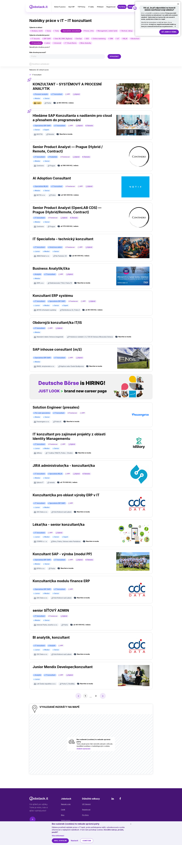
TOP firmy (81, 7)
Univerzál (57, 43)
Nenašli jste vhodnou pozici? (39, 47)
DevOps (79, 38)
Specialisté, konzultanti (71, 31)
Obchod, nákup (126, 31)
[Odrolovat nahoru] (32, 819)
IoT (118, 38)
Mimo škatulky (85, 43)
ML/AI (125, 38)
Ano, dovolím (60, 841)
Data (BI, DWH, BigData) (63, 38)
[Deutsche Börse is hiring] (91, 386)
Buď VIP (72, 7)
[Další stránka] (103, 696)
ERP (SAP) (47, 38)
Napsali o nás (66, 804)
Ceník (63, 810)
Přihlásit (100, 7)
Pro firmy (121, 7)
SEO (87, 38)
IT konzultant (36, 43)
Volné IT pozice (60, 7)
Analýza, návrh (37, 31)
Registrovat (110, 7)
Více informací (58, 836)
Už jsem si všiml (169, 32)
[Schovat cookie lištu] (131, 824)
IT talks (91, 7)
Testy (57, 31)
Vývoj (49, 31)
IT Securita (36, 38)
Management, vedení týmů (107, 31)
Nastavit (74, 841)
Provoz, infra (89, 31)
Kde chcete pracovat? (37, 52)
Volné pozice (65, 820)
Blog (62, 815)
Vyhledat (114, 56)
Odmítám (86, 841)
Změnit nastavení (83, 749)
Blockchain (135, 38)
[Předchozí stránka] (78, 696)
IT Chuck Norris (70, 43)
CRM (111, 38)
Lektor (48, 43)
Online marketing (99, 38)
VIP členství (86, 804)
